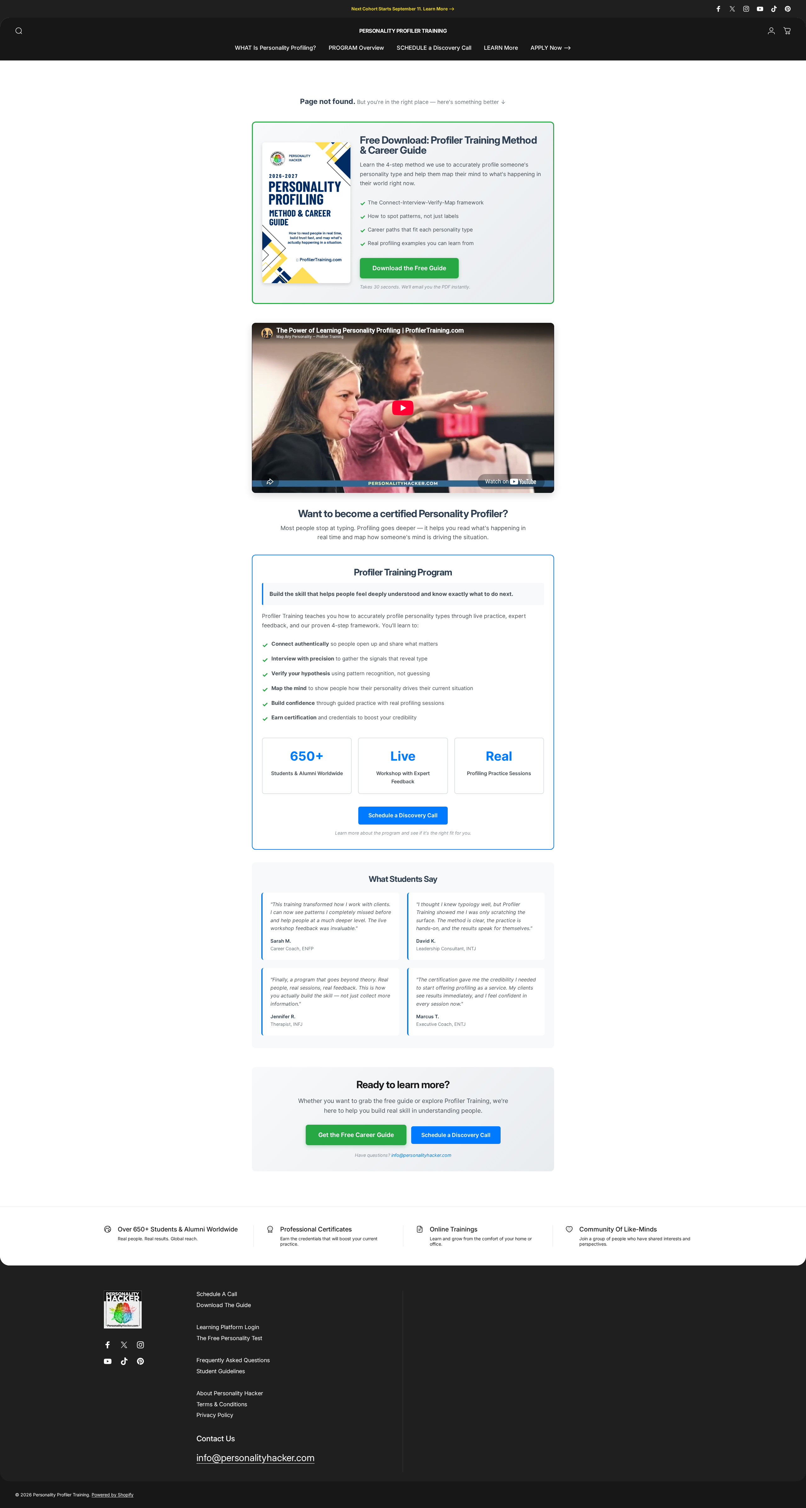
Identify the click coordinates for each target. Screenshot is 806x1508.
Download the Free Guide (409, 268)
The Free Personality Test (229, 1338)
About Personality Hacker (229, 1393)
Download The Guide (223, 1305)
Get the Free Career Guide (356, 1135)
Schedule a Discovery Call (403, 815)
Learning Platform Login (227, 1327)
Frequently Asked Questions (233, 1360)
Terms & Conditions (221, 1404)
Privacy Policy (214, 1415)
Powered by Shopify (112, 1494)
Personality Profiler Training (403, 31)
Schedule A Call (216, 1294)
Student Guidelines (220, 1371)
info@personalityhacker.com (421, 1155)
